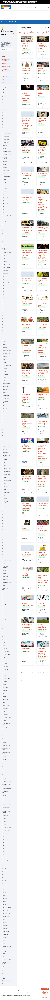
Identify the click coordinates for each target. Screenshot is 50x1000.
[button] (3, 54)
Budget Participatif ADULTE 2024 (8, 21)
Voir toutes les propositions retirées (28, 680)
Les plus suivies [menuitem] (42, 32)
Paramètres (44, 997)
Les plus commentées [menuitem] (37, 33)
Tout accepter (45, 988)
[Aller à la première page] (9, 7)
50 (32, 672)
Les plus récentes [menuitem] (19, 33)
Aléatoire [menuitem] (14, 33)
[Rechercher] (35, 7)
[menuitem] (7, 49)
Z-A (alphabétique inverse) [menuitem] (31, 32)
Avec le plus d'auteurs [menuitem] (47, 32)
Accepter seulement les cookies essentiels (45, 993)
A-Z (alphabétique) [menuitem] (25, 33)
